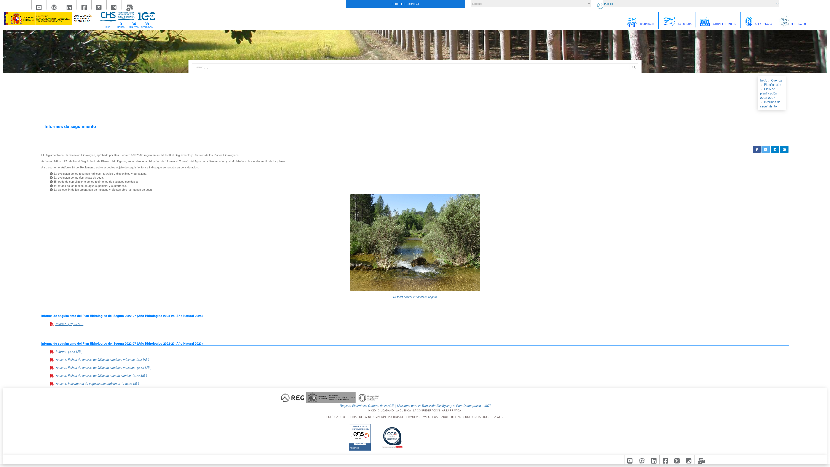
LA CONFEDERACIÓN (427, 410)
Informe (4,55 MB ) (69, 351)
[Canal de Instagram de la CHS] (114, 5)
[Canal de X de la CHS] (99, 5)
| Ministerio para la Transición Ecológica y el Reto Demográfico (437, 405)
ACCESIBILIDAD (452, 417)
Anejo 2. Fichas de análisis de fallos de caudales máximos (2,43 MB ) (104, 367)
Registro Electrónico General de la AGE (366, 405)
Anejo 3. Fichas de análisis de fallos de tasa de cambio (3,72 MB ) (101, 375)
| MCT (486, 405)
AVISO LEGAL (432, 417)
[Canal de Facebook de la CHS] (84, 5)
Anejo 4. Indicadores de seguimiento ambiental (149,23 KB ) (97, 383)
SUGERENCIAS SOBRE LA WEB (483, 417)
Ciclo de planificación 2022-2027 (768, 93)
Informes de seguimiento (770, 104)
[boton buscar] (634, 67)
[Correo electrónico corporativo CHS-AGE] (130, 5)
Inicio (763, 80)
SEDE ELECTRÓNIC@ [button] (405, 4)
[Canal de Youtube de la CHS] (38, 5)
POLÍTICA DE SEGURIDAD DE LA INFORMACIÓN (356, 417)
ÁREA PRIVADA (452, 410)
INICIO (372, 410)
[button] (757, 149)
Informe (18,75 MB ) (70, 324)
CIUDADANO (386, 410)
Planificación (772, 84)
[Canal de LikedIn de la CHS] (69, 5)
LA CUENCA (404, 410)
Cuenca (776, 80)
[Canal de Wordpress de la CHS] (54, 5)
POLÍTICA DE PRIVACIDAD (405, 417)
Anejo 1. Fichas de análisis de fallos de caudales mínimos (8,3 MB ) (102, 359)
